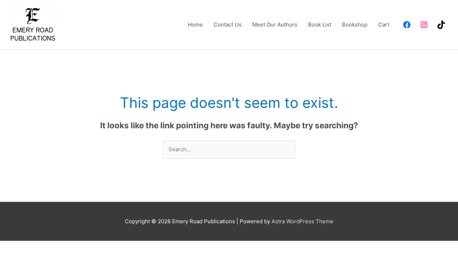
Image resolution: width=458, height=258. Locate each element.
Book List (319, 24)
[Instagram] (424, 24)
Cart (383, 24)
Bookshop (354, 24)
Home (195, 24)
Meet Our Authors (274, 24)
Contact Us (228, 24)
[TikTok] (441, 24)
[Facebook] (407, 24)
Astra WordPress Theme (302, 221)
